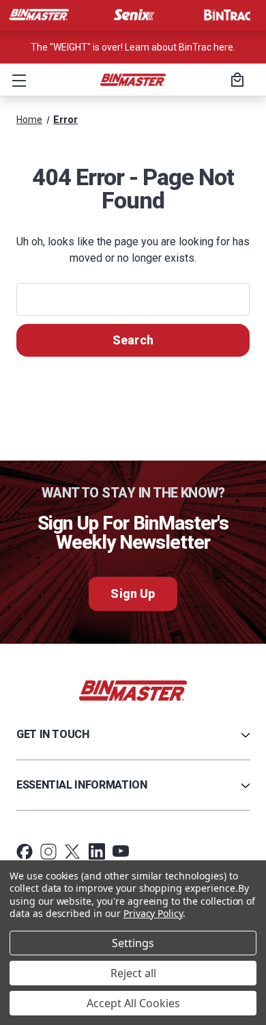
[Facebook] (24, 851)
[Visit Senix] (133, 15)
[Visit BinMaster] (39, 15)
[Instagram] (48, 851)
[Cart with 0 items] (235, 81)
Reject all (133, 973)
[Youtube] (121, 851)
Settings (133, 943)
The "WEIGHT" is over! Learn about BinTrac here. (133, 47)
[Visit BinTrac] (227, 15)
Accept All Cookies (133, 1003)
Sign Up (132, 593)
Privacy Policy (153, 913)
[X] (72, 851)
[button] (16, 80)
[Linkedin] (97, 851)
